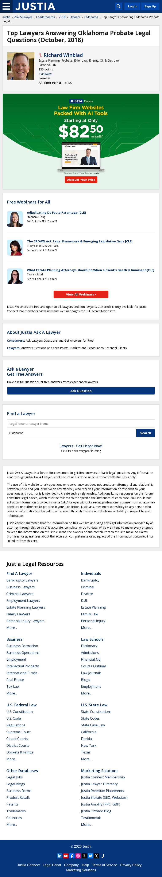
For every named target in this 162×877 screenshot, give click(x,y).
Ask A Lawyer (23, 17)
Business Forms (18, 790)
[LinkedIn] (59, 855)
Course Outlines (94, 666)
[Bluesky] (90, 855)
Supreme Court (18, 732)
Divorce (87, 593)
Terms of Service (104, 865)
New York (88, 745)
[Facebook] (71, 855)
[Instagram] (78, 855)
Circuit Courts (17, 738)
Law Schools (92, 639)
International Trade (22, 673)
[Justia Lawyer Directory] (102, 855)
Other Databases (22, 770)
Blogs (85, 679)
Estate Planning (93, 607)
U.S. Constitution (19, 711)
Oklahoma (91, 17)
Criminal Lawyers (19, 593)
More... (11, 627)
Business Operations (22, 652)
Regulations (15, 725)
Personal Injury (93, 621)
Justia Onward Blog (96, 811)
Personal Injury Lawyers (25, 621)
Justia (6, 17)
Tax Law (12, 686)
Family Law (89, 614)
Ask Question (81, 391)
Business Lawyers (20, 587)
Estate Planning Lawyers (25, 607)
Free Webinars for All (28, 202)
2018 (62, 17)
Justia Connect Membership (103, 777)
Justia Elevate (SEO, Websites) (104, 797)
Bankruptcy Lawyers (22, 580)
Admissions (90, 652)
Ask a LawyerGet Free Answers (25, 371)
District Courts (17, 745)
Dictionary (89, 645)
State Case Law (93, 725)
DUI (84, 600)
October (75, 17)
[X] (96, 855)
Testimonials (91, 817)
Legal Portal (52, 865)
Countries (14, 817)
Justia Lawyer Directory (99, 784)
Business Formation (22, 645)
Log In (132, 6)
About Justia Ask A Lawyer (34, 332)
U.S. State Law (94, 704)
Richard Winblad (63, 55)
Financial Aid (90, 659)
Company (71, 865)
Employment (16, 659)
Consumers (15, 340)
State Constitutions (96, 711)
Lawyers (13, 348)
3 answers (46, 74)
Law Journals (91, 673)
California (88, 732)
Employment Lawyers (23, 600)
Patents (12, 804)
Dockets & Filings (19, 752)
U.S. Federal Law (21, 704)
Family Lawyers (18, 614)
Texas (85, 752)
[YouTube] (65, 855)
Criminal (87, 587)
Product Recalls (18, 797)
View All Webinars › (81, 294)
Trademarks (16, 811)
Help (85, 865)
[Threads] (84, 855)
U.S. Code (13, 718)
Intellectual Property (22, 666)
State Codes (90, 718)
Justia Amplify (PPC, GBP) (100, 804)
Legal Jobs (14, 777)
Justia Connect (28, 865)
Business (14, 639)
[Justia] (35, 6)
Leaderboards (45, 17)
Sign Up (150, 6)
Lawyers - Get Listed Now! (81, 446)
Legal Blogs (15, 784)
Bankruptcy (90, 580)
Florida (86, 738)
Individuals (91, 573)
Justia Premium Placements (102, 790)
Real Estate (15, 679)
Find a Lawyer (21, 413)
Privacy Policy (131, 865)
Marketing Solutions (99, 770)
